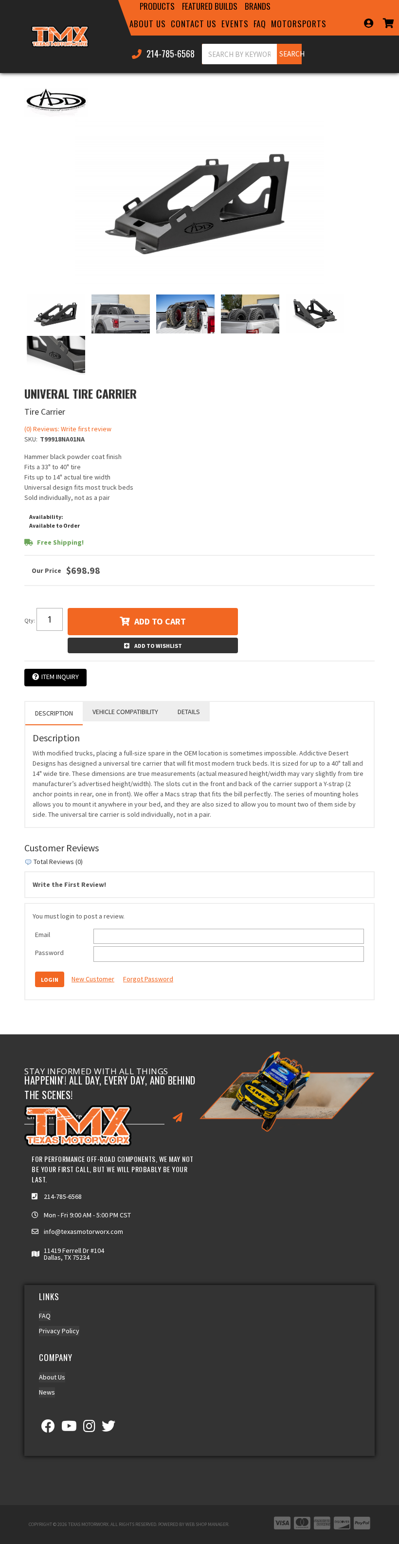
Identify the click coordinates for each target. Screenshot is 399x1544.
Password (49, 952)
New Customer (93, 978)
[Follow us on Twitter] (108, 1428)
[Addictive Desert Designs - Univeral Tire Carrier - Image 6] (56, 355)
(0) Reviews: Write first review (67, 428)
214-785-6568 (63, 1196)
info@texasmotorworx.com (83, 1231)
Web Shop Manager (206, 1524)
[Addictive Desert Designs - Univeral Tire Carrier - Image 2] (120, 313)
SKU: (30, 439)
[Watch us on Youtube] (69, 1428)
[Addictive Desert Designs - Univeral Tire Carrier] (56, 101)
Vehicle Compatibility (125, 711)
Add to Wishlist (158, 645)
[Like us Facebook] (48, 1428)
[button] (157, 6)
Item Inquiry (60, 676)
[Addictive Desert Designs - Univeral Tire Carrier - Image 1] (56, 313)
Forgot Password (148, 978)
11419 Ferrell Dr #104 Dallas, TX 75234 (74, 1254)
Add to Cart (160, 621)
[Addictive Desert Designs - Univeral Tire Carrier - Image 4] (250, 313)
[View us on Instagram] (89, 1428)
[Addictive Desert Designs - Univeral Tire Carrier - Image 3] (185, 313)
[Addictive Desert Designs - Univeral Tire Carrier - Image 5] (315, 313)
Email (42, 934)
